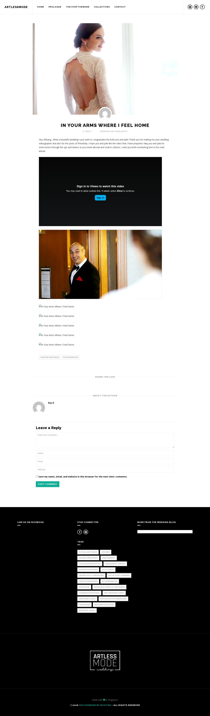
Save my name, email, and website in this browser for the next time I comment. (82, 476)
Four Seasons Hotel (90, 564)
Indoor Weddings (88, 581)
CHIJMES (106, 552)
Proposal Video (87, 599)
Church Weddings (88, 558)
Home (40, 7)
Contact (120, 7)
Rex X (88, 131)
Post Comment (47, 484)
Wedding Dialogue (104, 604)
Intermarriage (70, 357)
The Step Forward (77, 7)
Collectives (102, 7)
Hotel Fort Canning (119, 575)
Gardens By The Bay (115, 564)
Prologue (55, 7)
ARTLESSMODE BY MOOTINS (95, 705)
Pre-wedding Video (114, 593)
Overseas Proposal (89, 593)
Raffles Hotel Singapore (113, 599)
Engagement (108, 558)
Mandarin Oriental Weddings (109, 587)
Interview (84, 587)
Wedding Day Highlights (113, 131)
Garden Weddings (50, 357)
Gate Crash (108, 569)
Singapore (84, 604)
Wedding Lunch (87, 610)
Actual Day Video (88, 552)
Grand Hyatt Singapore (91, 575)
